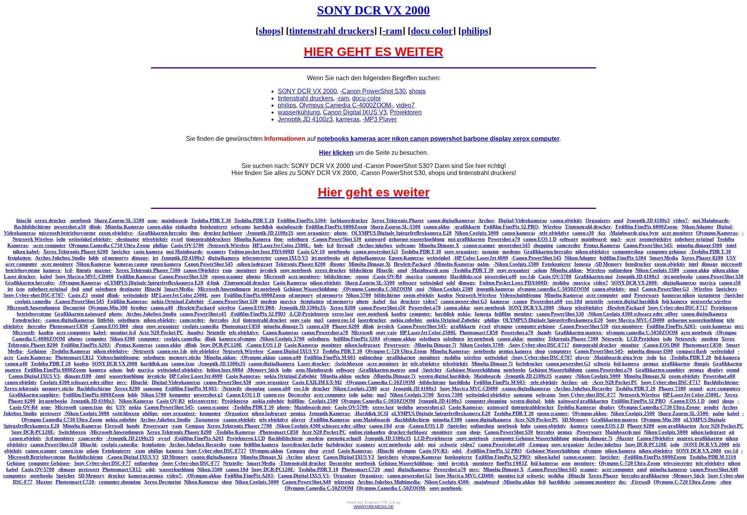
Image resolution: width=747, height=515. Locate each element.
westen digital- (526, 401)
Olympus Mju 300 (108, 307)
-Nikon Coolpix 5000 (598, 376)
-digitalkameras (678, 283)
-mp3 (389, 469)
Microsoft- (23, 332)
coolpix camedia (33, 301)
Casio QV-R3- (434, 451)
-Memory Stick (262, 370)
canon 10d (380, 426)
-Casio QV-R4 (387, 276)
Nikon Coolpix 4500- (447, 482)
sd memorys (115, 258)
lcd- (69, 270)
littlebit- (106, 320)
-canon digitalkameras (69, 320)
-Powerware (588, 432)
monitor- (523, 314)
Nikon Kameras (93, 264)
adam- (116, 370)
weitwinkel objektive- (180, 370)
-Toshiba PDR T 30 (710, 251)
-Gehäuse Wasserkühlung (472, 370)
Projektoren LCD (246, 438)
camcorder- (192, 320)
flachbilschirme (94, 388)
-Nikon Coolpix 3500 (516, 264)
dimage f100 (77, 376)
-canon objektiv (239, 419)
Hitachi (153, 289)
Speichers (726, 289)
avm (400, 426)
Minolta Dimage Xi (370, 264)
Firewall (114, 426)
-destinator (127, 239)
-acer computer (49, 245)
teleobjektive (589, 307)
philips (474, 31)
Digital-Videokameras (522, 220)
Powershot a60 (546, 301)
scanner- (589, 469)
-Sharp (564, 307)
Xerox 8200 (343, 307)
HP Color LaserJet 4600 (196, 376)
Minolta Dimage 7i (492, 363)
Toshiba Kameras (576, 407)
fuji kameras (544, 463)
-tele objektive (553, 233)
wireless (226, 307)
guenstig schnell (344, 438)
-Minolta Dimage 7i (435, 345)
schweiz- (536, 475)
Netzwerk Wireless (476, 295)
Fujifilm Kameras (136, 276)
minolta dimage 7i (283, 326)
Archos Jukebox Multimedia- (389, 482)
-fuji (74, 289)
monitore (331, 345)
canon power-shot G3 (464, 301)
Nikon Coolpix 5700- (482, 345)
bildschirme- (338, 276)
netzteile (594, 301)
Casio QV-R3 (170, 401)
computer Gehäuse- (49, 463)
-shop (137, 326)
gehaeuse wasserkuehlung (417, 239)
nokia (135, 407)
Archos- (486, 220)
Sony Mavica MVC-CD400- (465, 475)
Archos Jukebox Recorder (197, 444)
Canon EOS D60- (257, 307)
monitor (536, 339)
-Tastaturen (206, 419)
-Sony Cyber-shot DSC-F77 (190, 463)
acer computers (73, 332)
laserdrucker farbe (302, 444)
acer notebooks (394, 444)
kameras (499, 301)
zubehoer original (694, 239)
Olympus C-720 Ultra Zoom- (685, 482)
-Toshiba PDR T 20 (690, 357)
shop (540, 351)
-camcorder (90, 438)
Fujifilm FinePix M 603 (330, 357)
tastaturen (709, 295)
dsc (109, 407)
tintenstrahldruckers (208, 239)
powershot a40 (501, 276)
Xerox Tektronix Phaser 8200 (179, 432)
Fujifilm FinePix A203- (672, 326)
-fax (601, 233)
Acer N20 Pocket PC (161, 332)
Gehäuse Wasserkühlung (555, 370)
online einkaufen (367, 432)
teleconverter (257, 258)
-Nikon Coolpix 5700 (282, 339)
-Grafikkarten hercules (162, 233)
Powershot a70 (504, 239)
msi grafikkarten (466, 239)
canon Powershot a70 (325, 332)
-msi (419, 289)
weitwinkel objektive (488, 395)
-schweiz (448, 444)
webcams (241, 226)
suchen (362, 376)
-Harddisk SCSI (371, 413)
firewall (345, 245)
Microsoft (274, 276)
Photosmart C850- (703, 345)
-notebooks (41, 475)
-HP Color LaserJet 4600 (480, 258)
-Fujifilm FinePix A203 (199, 438)
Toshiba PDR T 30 (211, 220)
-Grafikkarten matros (381, 370)
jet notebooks (325, 258)
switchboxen (125, 413)
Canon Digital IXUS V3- (304, 475)
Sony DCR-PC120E (221, 345)
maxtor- (103, 270)
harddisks (459, 382)
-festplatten (312, 301)
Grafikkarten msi (594, 276)
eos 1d (731, 451)
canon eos (274, 395)
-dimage (66, 469)
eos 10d (574, 301)
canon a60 (279, 388)
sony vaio (300, 320)
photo (362, 301)
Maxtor (44, 482)
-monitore (246, 270)
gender (711, 407)
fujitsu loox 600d (225, 370)
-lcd (235, 320)
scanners (216, 251)
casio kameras (715, 326)
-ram (392, 31)
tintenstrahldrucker (532, 407)
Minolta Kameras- (450, 351)
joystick (268, 270)
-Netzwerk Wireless (228, 245)
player (582, 357)
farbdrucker (529, 363)
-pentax (650, 363)
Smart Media (663, 258)
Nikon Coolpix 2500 (355, 388)
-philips (491, 320)
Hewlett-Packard (412, 264)
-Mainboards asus (429, 270)
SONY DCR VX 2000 (373, 10)
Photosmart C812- (122, 469)
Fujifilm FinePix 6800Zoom (336, 226)
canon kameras (518, 233)
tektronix (344, 482)
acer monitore (677, 233)
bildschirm (361, 270)
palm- (483, 264)
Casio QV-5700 (187, 245)
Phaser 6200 (345, 326)
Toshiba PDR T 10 (318, 469)
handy (133, 426)
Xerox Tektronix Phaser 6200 (75, 251)
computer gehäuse (666, 251)
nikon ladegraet (269, 413)
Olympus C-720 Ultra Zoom (396, 351)
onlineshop (620, 270)
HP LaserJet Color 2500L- (282, 245)
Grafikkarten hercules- (30, 283)
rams (235, 444)
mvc (739, 326)
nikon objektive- (111, 351)
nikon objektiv (326, 283)
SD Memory (575, 419)
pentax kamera (515, 351)
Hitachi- (385, 270)
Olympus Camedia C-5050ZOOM (378, 401)
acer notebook (696, 332)
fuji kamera (674, 301)
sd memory (301, 295)
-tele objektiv (544, 382)
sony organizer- (313, 233)
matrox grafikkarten (699, 438)
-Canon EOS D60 (109, 326)
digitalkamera (223, 258)
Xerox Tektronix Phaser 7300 (148, 270)
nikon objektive (592, 251)
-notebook (80, 220)
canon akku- (437, 226)
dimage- (140, 258)
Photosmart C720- (76, 482)
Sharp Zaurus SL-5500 (119, 220)
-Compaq (538, 444)
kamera (97, 370)
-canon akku (695, 270)
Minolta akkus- (566, 270)
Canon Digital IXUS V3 (348, 457)
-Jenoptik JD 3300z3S (221, 363)
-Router (337, 264)
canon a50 (318, 326)
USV (731, 258)
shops (270, 31)
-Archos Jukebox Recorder (583, 388)
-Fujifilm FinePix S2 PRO (258, 314)
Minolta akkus (336, 376)
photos (253, 276)
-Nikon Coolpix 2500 (450, 289)
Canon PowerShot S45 (208, 264)
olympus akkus (399, 339)
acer (385, 388)
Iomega (582, 264)
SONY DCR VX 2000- (634, 283)
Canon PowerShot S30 (183, 276)
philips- (150, 413)
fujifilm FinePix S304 (623, 258)
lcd (330, 245)
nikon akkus (725, 270)
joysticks (156, 376)
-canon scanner (478, 245)
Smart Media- (179, 289)
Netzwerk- (612, 339)
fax (662, 357)
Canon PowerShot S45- (648, 245)
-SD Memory (608, 264)
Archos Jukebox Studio (60, 258)
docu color (432, 31)
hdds (94, 258)
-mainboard (486, 482)
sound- (696, 388)
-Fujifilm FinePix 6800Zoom (654, 457)
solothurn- (129, 320)
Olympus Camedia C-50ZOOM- (391, 488)
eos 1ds (527, 276)
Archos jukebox (604, 444)
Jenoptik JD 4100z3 (648, 220)
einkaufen (186, 226)
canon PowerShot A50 (227, 382)
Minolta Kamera (252, 239)
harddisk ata (154, 363)
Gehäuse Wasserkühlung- (311, 289)
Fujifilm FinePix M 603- (499, 382)
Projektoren (724, 307)
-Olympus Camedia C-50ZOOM (377, 289)
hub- (319, 245)
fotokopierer (214, 226)
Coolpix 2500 (323, 401)
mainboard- (594, 239)
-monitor (629, 345)
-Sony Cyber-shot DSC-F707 (541, 357)
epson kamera (166, 264)
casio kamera (148, 251)
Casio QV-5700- (352, 407)
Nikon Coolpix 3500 (657, 270)
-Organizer (236, 413)
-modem (709, 339)
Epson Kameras (406, 258)
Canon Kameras (280, 332)
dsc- (623, 482)
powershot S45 (514, 245)
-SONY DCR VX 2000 (705, 444)
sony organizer (513, 270)
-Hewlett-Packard (195, 307)
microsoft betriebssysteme (67, 233)
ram (227, 270)
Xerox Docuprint (162, 482)
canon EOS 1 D (539, 239)
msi (432, 444)
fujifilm (502, 314)
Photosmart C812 (74, 357)
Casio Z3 (78, 295)
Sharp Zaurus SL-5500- (684, 413)
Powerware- (397, 345)
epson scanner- (553, 413)
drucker (321, 388)
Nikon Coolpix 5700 (412, 395)
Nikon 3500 (210, 469)
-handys (194, 332)
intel (693, 264)
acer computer (602, 295)
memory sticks (185, 357)
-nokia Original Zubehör (453, 320)
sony (216, 295)
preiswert (50, 413)
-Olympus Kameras (79, 283)
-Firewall (640, 482)
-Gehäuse (36, 351)
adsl (450, 283)
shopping (543, 245)
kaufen (445, 295)
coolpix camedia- (183, 339)
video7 (600, 283)
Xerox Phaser (603, 475)
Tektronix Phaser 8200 (300, 264)
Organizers (598, 220)
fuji (542, 482)
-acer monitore (56, 264)
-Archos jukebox (375, 245)
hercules (545, 432)
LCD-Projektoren (433, 438)
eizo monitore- (628, 326)
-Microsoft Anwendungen (116, 432)
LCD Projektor (643, 339)
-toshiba (560, 283)
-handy (544, 332)
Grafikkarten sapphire (660, 370)
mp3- (616, 239)
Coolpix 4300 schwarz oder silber (77, 382)
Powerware (646, 295)
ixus (20, 289)
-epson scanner (227, 276)
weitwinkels (135, 295)
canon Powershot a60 (501, 444)
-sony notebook (472, 438)
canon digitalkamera (704, 314)
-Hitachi (385, 451)
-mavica (414, 276)
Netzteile (216, 332)
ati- (585, 382)
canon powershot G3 (375, 251)
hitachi (24, 220)
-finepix (701, 363)
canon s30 (583, 233)
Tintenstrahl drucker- (588, 226)
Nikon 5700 (358, 295)
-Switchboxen (348, 363)
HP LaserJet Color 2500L (179, 295)
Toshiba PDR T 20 (254, 220)
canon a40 (162, 307)
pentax (565, 432)
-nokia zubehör (406, 320)
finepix (83, 270)
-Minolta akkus (518, 482)
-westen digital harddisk (633, 301)
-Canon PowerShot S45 (536, 258)
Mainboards (487, 376)
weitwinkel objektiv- (90, 239)
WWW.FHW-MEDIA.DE (374, 506)
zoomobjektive (655, 239)
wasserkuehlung (126, 376)
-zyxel (163, 438)
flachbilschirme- (722, 382)
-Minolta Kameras (454, 264)
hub (130, 370)
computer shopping (486, 401)
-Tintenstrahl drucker (246, 283)
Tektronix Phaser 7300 (573, 339)
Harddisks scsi (466, 276)
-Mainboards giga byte (634, 233)
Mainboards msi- (312, 407)
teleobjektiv (155, 239)
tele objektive (204, 351)
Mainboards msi (623, 432)
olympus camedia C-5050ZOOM (553, 289)
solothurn (297, 239)
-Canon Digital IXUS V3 (293, 351)
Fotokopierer (556, 264)
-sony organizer (271, 382)
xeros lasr (343, 314)
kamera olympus (237, 339)
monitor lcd (123, 332)
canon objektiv (566, 220)
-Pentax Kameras (133, 345)
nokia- (465, 314)
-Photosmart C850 (278, 432)
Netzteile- (233, 463)
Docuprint (74, 307)
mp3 (634, 289)
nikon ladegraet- (363, 345)
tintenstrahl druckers (331, 31)
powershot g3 (208, 395)
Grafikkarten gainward (80, 314)
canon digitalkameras (451, 220)
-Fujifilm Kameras (329, 419)
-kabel (379, 301)
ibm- (195, 233)
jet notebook (267, 289)
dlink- (95, 226)
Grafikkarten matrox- (579, 332)
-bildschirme (432, 382)
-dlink (190, 345)
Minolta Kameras (124, 226)
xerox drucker (50, 220)
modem (269, 301)
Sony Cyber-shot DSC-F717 (678, 307)
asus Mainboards (314, 370)
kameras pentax (145, 475)
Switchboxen (72, 432)
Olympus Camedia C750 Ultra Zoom (109, 245)
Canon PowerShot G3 (665, 289)
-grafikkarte (467, 226)
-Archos (294, 457)
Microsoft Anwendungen (224, 289)
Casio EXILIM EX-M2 (317, 382)
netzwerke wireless (711, 301)
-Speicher (733, 295)
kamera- (52, 270)
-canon (519, 301)
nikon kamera (620, 451)
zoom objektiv (670, 264)
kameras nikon (678, 295)
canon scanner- (579, 457)
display (715, 370)
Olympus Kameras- (717, 233)
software (568, 239)
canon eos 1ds (172, 351)
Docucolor (299, 395)
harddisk (263, 226)
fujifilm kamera (261, 444)
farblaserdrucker (349, 220)
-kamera (578, 426)
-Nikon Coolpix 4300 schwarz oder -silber (632, 314)
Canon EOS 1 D (243, 395)
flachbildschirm (285, 438)
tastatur (490, 251)
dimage (709, 264)
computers (559, 351)
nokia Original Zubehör (177, 301)
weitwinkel (438, 258)
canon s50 (730, 283)
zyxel (177, 239)
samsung (152, 388)
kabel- (100, 332)
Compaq (194, 426)
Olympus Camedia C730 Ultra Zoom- (659, 407)
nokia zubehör (121, 419)
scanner (563, 376)
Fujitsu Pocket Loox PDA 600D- (514, 283)
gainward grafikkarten (583, 401)
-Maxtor (624, 438)
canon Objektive (201, 270)
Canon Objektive (655, 438)
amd (618, 220)
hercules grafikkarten (645, 475)
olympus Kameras (422, 457)
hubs (526, 426)
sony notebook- (446, 488)
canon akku (159, 226)
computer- (420, 314)
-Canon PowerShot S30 (336, 239)
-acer (630, 239)
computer (436, 276)
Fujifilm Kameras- (127, 301)
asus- (152, 220)
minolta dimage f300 (699, 245)
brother (139, 307)
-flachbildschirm (411, 419)
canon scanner (213, 407)
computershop (628, 251)
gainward (375, 239)
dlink (368, 326)
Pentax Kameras (602, 245)
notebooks (339, 251)
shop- (475, 432)
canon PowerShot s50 (382, 307)
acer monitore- (304, 276)
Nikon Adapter (698, 226)
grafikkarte (463, 326)
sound (97, 295)
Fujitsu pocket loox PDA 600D (261, 251)
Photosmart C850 (68, 326)
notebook (507, 426)
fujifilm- (296, 401)
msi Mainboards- (711, 220)
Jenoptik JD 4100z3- (93, 401)
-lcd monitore (59, 438)
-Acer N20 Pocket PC (615, 382)
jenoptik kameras (495, 289)
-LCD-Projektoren (309, 314)
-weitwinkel (722, 351)
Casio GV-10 (311, 251)
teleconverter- (203, 401)
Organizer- (371, 475)
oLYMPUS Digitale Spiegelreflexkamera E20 (153, 283)
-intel (730, 245)
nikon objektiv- (160, 320)
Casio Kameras (290, 283)
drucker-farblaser (408, 432)
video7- (681, 220)
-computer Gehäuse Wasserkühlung (530, 438)
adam (92, 451)
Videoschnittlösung (520, 295)
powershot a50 (70, 226)
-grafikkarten (400, 357)
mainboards (174, 220)
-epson (362, 276)
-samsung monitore (594, 482)
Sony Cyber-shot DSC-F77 (587, 395)
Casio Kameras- (34, 357)
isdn (60, 239)
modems (511, 251)
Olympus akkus (266, 451)
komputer (180, 395)
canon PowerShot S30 (719, 276)
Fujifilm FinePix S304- (302, 220)
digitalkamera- (414, 469)
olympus (503, 326)
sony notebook (296, 270)
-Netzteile (231, 388)
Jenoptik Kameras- (330, 413)
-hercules (218, 320)
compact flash (691, 351)
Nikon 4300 (122, 339)
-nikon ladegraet (254, 264)
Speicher (120, 251)
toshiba (405, 407)
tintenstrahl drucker (265, 320)
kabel (46, 276)
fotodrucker (638, 264)
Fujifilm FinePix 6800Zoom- (647, 226)
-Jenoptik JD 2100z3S (269, 233)
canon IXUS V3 (291, 258)
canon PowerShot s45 (203, 314)
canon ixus (183, 363)
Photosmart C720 (361, 469)
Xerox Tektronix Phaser (397, 220)
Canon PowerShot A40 (306, 482)
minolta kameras (668, 469)
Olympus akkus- (590, 413)
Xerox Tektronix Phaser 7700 (239, 426)
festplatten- (154, 444)
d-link (213, 283)
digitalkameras (369, 258)
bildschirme (387, 295)
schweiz (602, 363)
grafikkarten (676, 363)
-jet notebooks (678, 276)
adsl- (419, 444)
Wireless (552, 226)
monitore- (585, 463)
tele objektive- (244, 332)
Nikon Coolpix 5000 (477, 233)
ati (346, 258)
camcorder (568, 245)
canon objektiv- (609, 289)
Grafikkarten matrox (614, 419)
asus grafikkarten (677, 426)
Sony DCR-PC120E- (33, 432)
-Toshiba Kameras (70, 351)
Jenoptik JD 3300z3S (388, 438)
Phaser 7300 (672, 388)
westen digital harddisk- (445, 376)
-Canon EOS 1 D (263, 345)
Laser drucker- (314, 363)
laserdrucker (372, 320)
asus (566, 463)
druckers (410, 301)
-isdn (651, 357)
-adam (540, 270)
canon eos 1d (341, 320)
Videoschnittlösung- (118, 357)
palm (718, 413)
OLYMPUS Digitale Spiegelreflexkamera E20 (401, 233)
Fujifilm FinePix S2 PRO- (512, 226)
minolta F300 (447, 419)
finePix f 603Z (512, 463)
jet (155, 258)
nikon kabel (547, 457)
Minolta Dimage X (439, 245)
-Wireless (702, 289)
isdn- (287, 370)
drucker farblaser (222, 233)
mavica (708, 283)
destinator (130, 289)
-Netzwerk (143, 351)
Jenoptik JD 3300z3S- (303, 307)
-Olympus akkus (257, 357)
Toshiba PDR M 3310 (712, 457)
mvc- (122, 382)
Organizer (344, 475)
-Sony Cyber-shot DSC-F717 (539, 345)
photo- (341, 233)
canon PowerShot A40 (714, 469)
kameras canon (130, 264)
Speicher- (610, 457)
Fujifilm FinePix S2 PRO (638, 401)
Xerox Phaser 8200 (702, 258)
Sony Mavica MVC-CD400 (84, 276)
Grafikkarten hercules (548, 251)
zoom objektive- (116, 233)
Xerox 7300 (450, 395)
